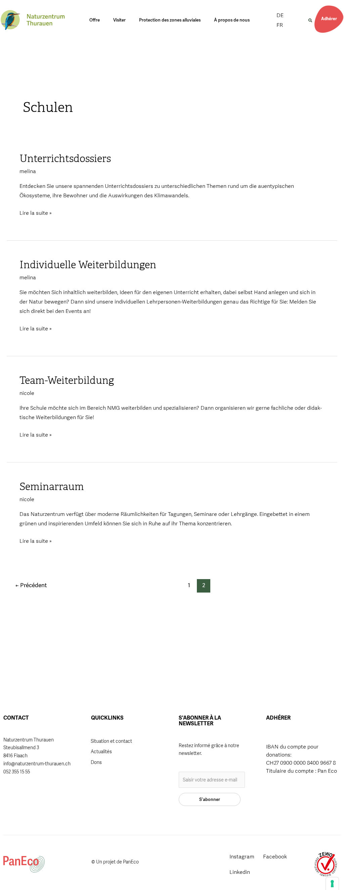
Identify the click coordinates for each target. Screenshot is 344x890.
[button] (310, 20)
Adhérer (329, 19)
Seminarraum (51, 486)
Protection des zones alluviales (170, 20)
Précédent (31, 585)
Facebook (275, 856)
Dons (96, 762)
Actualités (101, 752)
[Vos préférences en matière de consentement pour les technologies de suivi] (332, 883)
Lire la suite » (35, 212)
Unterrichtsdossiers (65, 158)
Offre (94, 20)
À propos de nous (232, 20)
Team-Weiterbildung (66, 380)
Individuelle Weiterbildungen (87, 264)
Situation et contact (111, 741)
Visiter (119, 20)
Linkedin (239, 872)
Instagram (241, 856)
